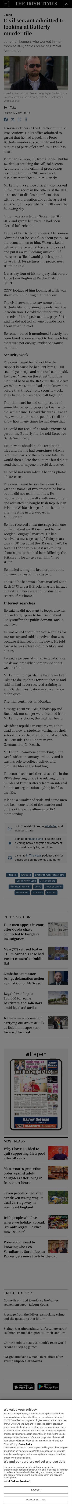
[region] (36, 1452)
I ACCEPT (36, 1490)
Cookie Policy (25, 1444)
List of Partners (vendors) (17, 1481)
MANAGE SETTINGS (36, 1500)
